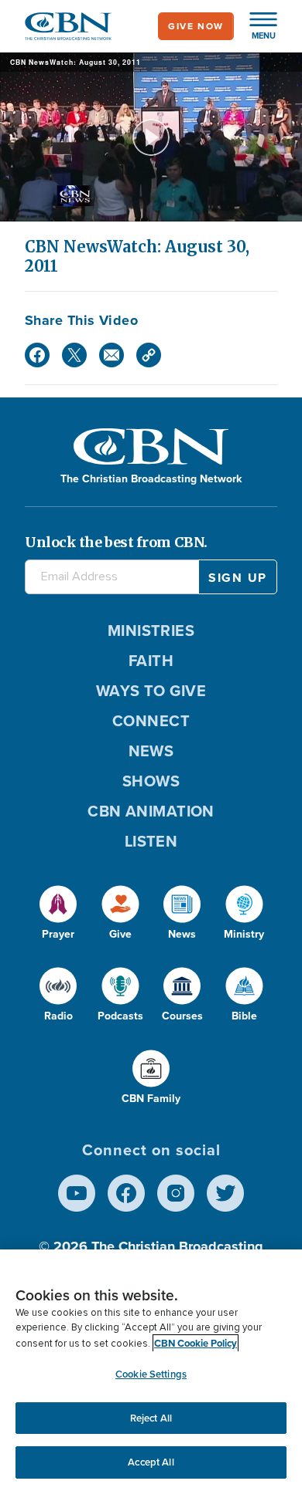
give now (196, 26)
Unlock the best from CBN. (116, 542)
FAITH (151, 660)
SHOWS (151, 781)
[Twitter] (74, 355)
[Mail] (111, 355)
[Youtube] (76, 1193)
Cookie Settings (151, 1374)
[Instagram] (175, 1193)
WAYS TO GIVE (151, 690)
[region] (151, 1370)
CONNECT (151, 720)
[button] (255, 26)
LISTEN (151, 841)
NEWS (151, 750)
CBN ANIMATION (151, 811)
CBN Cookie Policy (195, 1343)
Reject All (151, 1418)
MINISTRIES (151, 630)
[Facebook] (37, 355)
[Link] (148, 355)
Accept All (150, 1462)
